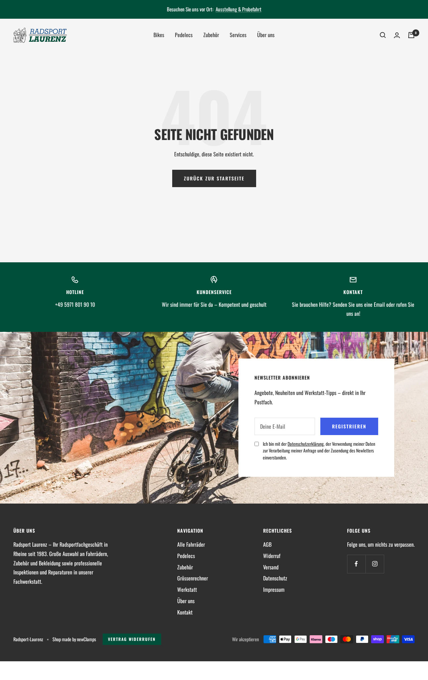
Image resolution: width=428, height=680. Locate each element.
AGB (267, 544)
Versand (271, 567)
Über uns (266, 35)
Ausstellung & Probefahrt (238, 9)
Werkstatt (187, 589)
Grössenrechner (192, 578)
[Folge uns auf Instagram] (374, 564)
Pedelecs (184, 35)
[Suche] (383, 35)
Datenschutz (275, 578)
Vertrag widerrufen (132, 639)
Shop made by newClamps (74, 639)
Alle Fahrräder (191, 544)
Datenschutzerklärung (306, 443)
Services (238, 35)
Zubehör (211, 35)
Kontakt (185, 612)
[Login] (397, 35)
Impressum (274, 589)
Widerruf (272, 556)
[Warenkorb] (411, 35)
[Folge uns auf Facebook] (356, 564)
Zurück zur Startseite (214, 178)
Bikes (158, 35)
